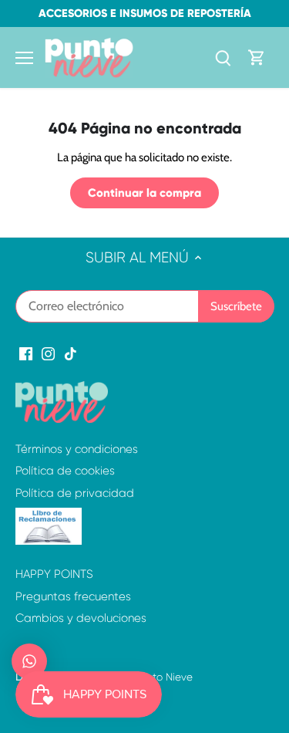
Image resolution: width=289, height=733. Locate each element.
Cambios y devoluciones (80, 618)
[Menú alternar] (24, 58)
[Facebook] (25, 353)
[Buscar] (223, 57)
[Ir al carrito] (256, 57)
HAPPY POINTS (54, 574)
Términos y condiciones (76, 449)
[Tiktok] (70, 353)
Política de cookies (65, 471)
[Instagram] (48, 353)
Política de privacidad (74, 493)
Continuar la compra (144, 193)
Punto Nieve (163, 677)
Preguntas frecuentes (73, 596)
